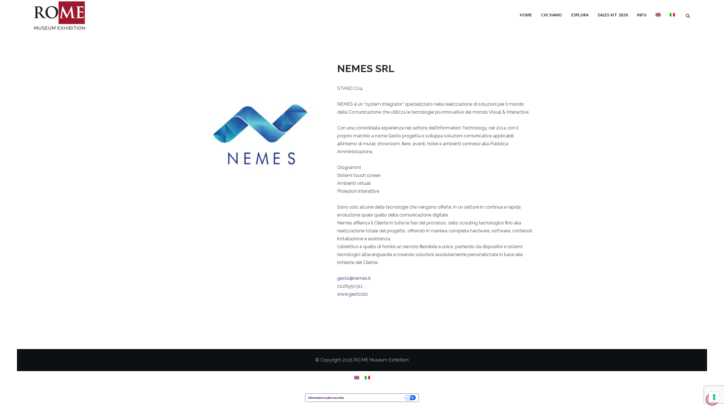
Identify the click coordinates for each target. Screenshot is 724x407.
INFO (642, 15)
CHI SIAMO (551, 15)
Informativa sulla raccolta (326, 397)
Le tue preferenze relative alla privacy (376, 397)
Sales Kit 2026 (613, 15)
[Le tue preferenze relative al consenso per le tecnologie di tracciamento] (714, 397)
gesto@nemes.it (354, 278)
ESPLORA (580, 15)
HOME (526, 15)
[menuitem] (658, 15)
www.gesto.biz (352, 294)
